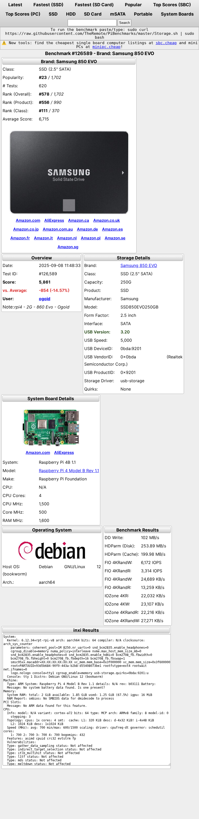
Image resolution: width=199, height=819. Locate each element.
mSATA (118, 14)
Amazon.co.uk (106, 220)
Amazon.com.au (58, 229)
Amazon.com (28, 220)
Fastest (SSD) (48, 4)
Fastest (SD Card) (94, 4)
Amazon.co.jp (26, 229)
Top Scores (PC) (22, 14)
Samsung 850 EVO (138, 265)
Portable (143, 14)
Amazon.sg (68, 246)
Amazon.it (43, 238)
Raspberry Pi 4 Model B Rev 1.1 (69, 470)
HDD (71, 14)
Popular (133, 4)
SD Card (93, 14)
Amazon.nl (67, 238)
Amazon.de (87, 229)
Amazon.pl (91, 238)
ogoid (44, 298)
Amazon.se (115, 238)
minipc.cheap (106, 46)
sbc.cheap (166, 43)
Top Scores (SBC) (172, 4)
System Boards (177, 14)
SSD (53, 14)
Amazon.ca (78, 220)
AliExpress (54, 220)
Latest (15, 4)
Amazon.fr (20, 238)
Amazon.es (112, 229)
